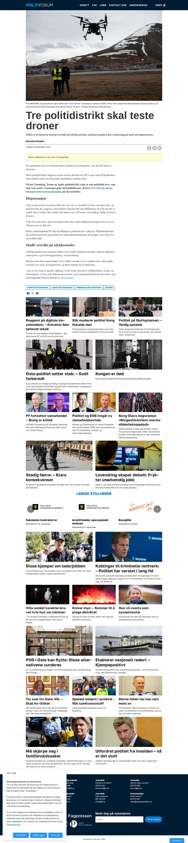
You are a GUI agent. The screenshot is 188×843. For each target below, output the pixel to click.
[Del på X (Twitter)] (154, 147)
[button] (30, 509)
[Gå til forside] (51, 5)
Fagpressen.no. (14, 824)
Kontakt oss (118, 5)
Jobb (103, 5)
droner (109, 287)
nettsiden (69, 277)
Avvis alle (55, 835)
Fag (94, 5)
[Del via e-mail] (159, 147)
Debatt (84, 5)
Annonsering (138, 5)
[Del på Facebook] (149, 147)
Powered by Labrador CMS (94, 839)
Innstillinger (176, 841)
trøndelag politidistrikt (89, 287)
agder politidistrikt (62, 287)
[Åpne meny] (160, 5)
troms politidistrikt (37, 287)
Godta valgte (38, 835)
